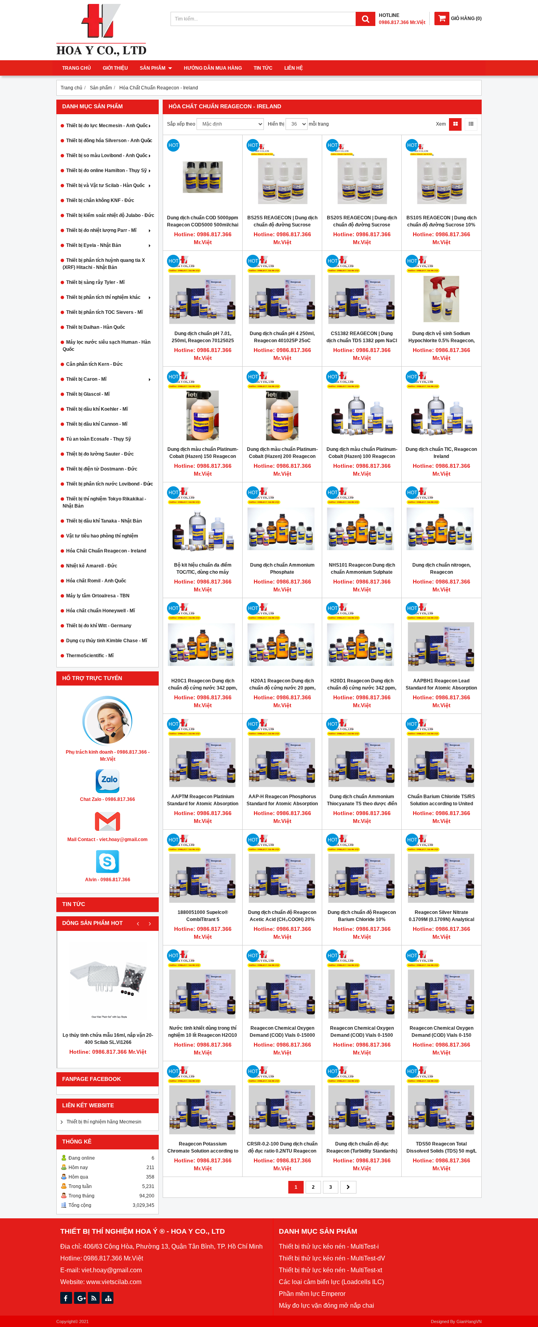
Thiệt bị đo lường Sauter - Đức (100, 454)
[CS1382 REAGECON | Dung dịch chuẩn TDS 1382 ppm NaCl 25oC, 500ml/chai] (361, 290)
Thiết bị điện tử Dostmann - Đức (101, 469)
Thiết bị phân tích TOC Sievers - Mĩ (104, 312)
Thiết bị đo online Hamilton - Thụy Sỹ (106, 170)
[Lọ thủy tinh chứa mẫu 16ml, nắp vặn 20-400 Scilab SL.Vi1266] (107, 981)
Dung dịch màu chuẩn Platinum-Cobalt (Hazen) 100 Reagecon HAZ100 (362, 456)
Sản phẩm (153, 68)
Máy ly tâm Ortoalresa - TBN (98, 596)
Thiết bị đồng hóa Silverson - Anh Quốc (109, 140)
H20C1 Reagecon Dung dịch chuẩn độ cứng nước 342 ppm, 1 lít (202, 688)
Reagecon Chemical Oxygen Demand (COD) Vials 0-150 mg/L (441, 1035)
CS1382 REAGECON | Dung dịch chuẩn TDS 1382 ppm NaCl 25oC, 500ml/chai (362, 340)
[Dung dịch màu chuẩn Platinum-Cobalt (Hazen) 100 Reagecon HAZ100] (361, 406)
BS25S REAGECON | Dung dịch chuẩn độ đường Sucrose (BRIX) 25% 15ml (282, 225)
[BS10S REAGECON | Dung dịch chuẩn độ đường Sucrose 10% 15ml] (441, 174)
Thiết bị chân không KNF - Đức (100, 200)
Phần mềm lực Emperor (312, 1293)
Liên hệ (293, 68)
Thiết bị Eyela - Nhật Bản (93, 245)
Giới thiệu (115, 68)
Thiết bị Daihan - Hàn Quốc (95, 327)
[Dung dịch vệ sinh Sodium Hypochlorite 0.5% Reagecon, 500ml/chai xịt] (441, 290)
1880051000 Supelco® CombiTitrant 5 (203, 916)
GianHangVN (469, 1321)
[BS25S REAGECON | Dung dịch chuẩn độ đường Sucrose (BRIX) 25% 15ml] (282, 174)
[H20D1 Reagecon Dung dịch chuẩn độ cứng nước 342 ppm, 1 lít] (361, 637)
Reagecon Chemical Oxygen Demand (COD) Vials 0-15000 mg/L (282, 1035)
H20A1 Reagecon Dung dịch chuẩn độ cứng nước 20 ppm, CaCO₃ (282, 688)
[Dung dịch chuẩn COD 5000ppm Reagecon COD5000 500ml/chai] (202, 174)
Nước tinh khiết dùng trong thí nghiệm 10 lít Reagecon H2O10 (202, 1031)
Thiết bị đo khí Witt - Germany (99, 625)
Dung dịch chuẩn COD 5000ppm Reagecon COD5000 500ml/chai (202, 221)
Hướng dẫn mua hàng (213, 68)
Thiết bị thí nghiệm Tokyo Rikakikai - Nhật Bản (104, 502)
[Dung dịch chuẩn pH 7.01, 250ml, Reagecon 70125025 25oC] (202, 290)
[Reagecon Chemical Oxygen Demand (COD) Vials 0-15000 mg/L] (282, 985)
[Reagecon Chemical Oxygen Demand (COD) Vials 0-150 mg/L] (441, 985)
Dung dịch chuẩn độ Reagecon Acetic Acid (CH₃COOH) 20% (282, 916)
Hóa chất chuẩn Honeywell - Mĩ (100, 610)
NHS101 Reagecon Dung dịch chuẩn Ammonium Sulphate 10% (362, 572)
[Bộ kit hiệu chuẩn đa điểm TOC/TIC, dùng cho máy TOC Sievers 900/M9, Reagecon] (202, 522)
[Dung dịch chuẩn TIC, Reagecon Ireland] (441, 406)
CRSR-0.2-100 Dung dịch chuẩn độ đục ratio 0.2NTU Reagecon (282, 1147)
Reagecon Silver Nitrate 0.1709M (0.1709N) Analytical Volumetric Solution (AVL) (441, 919)
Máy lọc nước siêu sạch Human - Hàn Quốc (106, 345)
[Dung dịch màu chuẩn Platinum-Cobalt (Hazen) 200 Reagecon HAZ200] (282, 406)
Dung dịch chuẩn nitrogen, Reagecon (441, 568)
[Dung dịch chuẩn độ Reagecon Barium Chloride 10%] (361, 869)
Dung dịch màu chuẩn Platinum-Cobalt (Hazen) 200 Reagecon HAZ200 (282, 456)
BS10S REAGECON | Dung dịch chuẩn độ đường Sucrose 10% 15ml (441, 225)
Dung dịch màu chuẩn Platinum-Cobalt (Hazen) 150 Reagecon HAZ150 (202, 456)
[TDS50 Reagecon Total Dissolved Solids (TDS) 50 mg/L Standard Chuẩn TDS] (441, 1100)
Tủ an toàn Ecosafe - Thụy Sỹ (98, 439)
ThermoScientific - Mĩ (89, 655)
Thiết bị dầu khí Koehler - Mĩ (97, 409)
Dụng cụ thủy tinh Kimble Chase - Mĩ (106, 640)
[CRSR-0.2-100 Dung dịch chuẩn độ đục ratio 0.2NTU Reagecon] (282, 1100)
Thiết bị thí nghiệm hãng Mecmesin (104, 1122)
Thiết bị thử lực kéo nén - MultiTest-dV (332, 1258)
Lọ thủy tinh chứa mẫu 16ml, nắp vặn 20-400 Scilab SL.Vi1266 (108, 1038)
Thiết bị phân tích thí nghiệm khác (103, 297)
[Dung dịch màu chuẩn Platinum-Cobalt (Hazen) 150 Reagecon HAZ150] (202, 406)
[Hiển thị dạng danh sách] (471, 124)
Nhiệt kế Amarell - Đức (91, 566)
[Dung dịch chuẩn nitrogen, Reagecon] (441, 522)
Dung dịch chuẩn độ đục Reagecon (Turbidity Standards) (362, 1147)
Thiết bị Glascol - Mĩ (87, 394)
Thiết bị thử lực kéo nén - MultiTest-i (329, 1246)
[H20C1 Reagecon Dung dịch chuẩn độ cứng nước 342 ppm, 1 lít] (202, 637)
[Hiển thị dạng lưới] (455, 124)
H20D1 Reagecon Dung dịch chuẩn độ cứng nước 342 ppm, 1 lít (361, 688)
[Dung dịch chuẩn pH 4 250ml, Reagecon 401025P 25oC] (282, 290)
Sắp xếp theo (181, 124)
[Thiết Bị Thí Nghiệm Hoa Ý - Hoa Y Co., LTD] (101, 54)
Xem (441, 124)
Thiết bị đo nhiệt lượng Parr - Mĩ (101, 230)
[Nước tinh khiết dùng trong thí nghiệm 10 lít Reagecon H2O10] (202, 985)
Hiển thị (276, 124)
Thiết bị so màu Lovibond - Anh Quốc (107, 155)
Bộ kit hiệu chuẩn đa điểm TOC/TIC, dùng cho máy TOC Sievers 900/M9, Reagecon (202, 572)
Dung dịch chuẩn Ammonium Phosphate (282, 568)
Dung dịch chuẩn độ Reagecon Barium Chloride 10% (362, 916)
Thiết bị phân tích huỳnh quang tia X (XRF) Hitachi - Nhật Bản (104, 264)
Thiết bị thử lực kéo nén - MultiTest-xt (330, 1270)
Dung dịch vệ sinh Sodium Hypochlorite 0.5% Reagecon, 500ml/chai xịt (441, 340)
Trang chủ (76, 68)
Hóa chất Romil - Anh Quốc (96, 581)
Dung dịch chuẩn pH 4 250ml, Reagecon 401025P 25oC (282, 337)
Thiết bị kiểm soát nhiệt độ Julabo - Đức (110, 215)
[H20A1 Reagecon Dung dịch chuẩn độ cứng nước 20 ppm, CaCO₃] (282, 637)
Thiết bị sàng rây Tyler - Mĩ (95, 282)
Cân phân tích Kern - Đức (94, 364)
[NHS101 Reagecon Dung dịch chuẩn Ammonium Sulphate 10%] (361, 522)
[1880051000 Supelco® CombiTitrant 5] (202, 869)
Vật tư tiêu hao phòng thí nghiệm (102, 536)
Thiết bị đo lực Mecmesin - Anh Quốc (107, 125)
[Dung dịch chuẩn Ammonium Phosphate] (282, 522)
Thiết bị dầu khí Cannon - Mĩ (96, 424)
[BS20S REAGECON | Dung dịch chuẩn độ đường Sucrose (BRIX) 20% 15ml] (361, 174)
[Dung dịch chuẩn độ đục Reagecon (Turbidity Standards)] (361, 1100)
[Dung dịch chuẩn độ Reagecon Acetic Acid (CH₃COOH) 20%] (282, 869)
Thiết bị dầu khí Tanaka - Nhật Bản (104, 521)
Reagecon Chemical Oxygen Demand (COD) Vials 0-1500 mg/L (362, 1035)
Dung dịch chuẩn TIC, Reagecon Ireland (441, 453)
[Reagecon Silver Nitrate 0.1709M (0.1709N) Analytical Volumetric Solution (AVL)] (441, 869)
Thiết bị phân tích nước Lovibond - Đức (109, 484)
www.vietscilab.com (113, 1282)
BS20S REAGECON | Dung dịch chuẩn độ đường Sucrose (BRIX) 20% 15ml (362, 225)
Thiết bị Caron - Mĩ (86, 379)
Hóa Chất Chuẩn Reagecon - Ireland (106, 551)
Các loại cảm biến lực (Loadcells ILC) (331, 1282)
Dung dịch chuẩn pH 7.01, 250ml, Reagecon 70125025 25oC (203, 340)
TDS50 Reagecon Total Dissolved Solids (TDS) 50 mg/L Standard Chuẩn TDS (441, 1151)
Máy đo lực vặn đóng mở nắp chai (326, 1305)
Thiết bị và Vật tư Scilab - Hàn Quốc (105, 185)
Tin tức (263, 68)
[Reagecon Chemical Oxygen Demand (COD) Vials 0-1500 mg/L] (361, 985)
